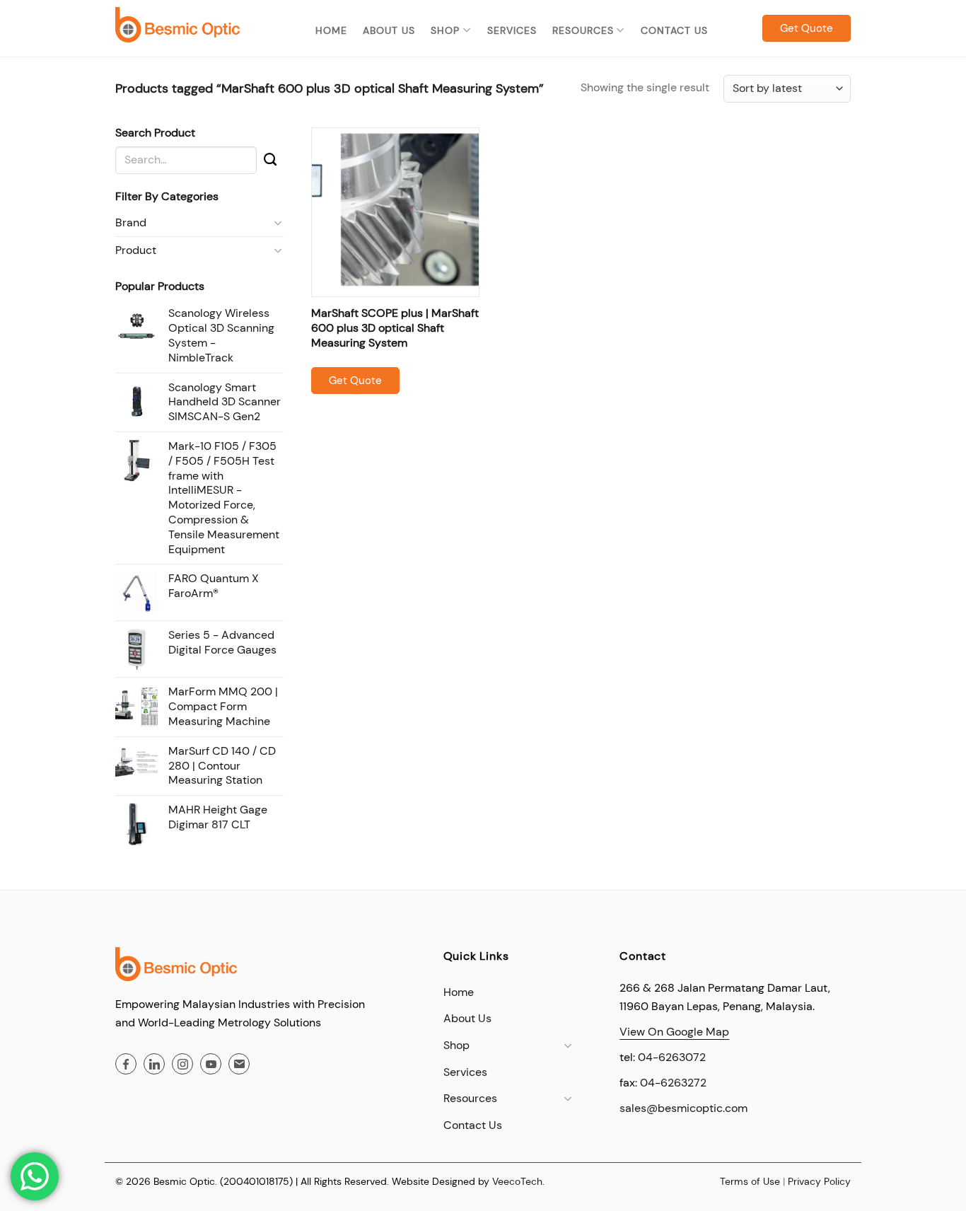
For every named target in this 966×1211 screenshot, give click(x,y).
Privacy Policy (819, 1181)
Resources (583, 30)
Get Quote (355, 380)
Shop (445, 30)
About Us (389, 30)
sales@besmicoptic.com (683, 1108)
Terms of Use (750, 1181)
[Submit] (270, 159)
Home (331, 30)
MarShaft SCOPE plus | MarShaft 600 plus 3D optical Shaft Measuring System (395, 328)
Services (512, 30)
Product (135, 250)
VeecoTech (517, 1181)
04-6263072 (672, 1057)
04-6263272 (673, 1082)
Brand (130, 222)
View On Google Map (674, 1031)
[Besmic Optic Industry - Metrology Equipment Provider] (177, 24)
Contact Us (674, 30)
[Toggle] (278, 222)
